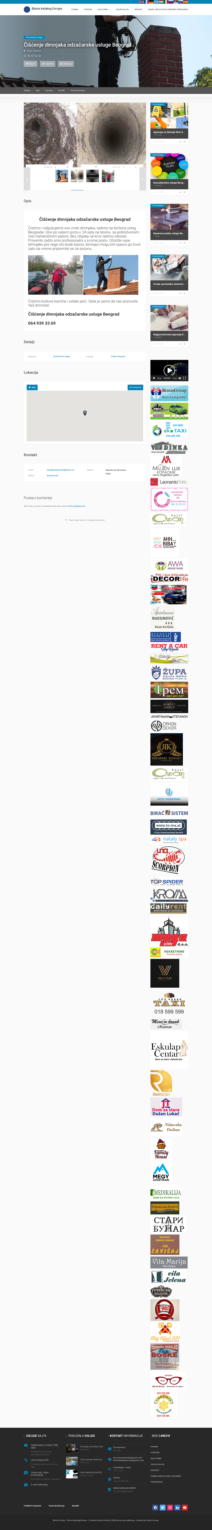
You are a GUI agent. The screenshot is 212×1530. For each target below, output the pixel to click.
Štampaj (67, 64)
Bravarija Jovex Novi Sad (91, 1446)
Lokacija (48, 90)
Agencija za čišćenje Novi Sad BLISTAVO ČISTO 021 (181, 132)
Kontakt (61, 90)
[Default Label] (177, 1507)
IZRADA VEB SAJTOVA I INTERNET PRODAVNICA (168, 9)
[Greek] (156, 2)
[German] (151, 2)
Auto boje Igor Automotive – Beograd (97, 1459)
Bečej (157, 236)
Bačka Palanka (87, 1475)
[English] (141, 2)
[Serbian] (175, 2)
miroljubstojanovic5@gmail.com (60, 470)
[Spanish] (185, 2)
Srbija (29, 51)
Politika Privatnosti (32, 1506)
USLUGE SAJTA (122, 9)
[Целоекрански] (184, 378)
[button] (169, 370)
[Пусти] (154, 378)
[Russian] (171, 2)
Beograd (37, 51)
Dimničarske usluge (61, 356)
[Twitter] (163, 1507)
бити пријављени (77, 506)
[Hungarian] (161, 2)
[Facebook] (155, 1507)
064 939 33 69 (52, 476)
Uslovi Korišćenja (56, 1506)
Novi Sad (158, 135)
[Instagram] (170, 1507)
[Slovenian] (180, 2)
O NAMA (74, 9)
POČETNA (88, 9)
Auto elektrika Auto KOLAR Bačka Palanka (99, 1472)
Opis (38, 90)
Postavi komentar (78, 90)
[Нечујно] (179, 378)
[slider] (167, 378)
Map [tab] (33, 387)
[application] (169, 370)
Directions (137, 387)
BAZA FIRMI (103, 9)
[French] (146, 2)
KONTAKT (138, 9)
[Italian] (166, 2)
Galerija (27, 90)
